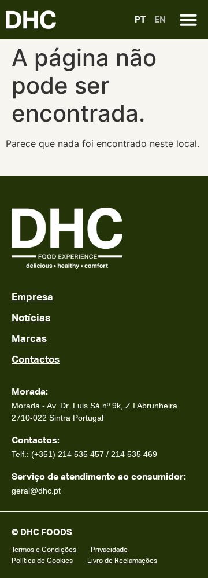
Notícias (31, 317)
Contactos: (36, 440)
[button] (188, 20)
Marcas (29, 338)
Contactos (36, 359)
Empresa (32, 297)
